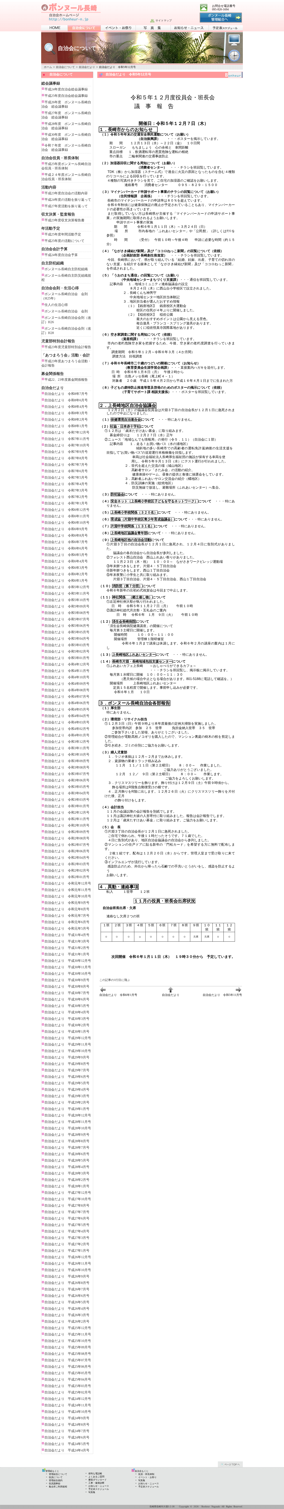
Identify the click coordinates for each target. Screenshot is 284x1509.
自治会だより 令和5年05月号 (66, 632)
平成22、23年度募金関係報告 (66, 379)
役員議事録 (54, 1483)
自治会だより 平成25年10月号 (67, 1341)
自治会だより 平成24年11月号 (67, 1405)
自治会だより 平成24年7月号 (66, 1431)
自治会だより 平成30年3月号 (66, 1018)
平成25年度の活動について (64, 241)
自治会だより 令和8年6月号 (66, 400)
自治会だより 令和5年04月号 (66, 638)
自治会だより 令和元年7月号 (66, 915)
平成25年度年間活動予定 (62, 234)
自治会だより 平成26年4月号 (66, 1308)
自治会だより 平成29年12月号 (67, 1038)
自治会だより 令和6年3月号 (66, 567)
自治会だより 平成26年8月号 (66, 1283)
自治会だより (87, 67)
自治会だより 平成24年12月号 (67, 1399)
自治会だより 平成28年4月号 (66, 1167)
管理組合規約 (56, 1480)
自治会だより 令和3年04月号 (66, 793)
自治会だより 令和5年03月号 (66, 645)
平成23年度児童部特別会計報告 (67, 347)
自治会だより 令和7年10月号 (66, 445)
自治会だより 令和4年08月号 (66, 690)
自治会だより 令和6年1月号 (66, 580)
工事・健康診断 (96, 1483)
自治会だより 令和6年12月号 (66, 509)
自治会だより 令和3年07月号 (66, 774)
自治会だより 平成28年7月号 (66, 1147)
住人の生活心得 (56, 305)
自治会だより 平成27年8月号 (66, 1205)
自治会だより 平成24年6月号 (66, 1437)
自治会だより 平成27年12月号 (67, 1192)
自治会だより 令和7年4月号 (66, 484)
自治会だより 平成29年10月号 (67, 1051)
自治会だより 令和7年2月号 (66, 497)
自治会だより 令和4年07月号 (66, 696)
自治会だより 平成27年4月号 (66, 1231)
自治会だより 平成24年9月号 (66, 1418)
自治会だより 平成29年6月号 (66, 1076)
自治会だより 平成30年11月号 (67, 967)
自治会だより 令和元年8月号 (66, 909)
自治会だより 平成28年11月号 (67, 1121)
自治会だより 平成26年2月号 (66, 1321)
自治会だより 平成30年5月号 (66, 1006)
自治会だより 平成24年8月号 (66, 1424)
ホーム (48, 67)
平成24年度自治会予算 (61, 255)
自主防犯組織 (52, 263)
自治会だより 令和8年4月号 (66, 406)
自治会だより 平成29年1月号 (66, 1109)
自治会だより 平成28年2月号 (66, 1179)
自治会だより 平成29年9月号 (66, 1057)
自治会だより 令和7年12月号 (66, 432)
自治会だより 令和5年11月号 (66, 593)
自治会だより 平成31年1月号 (66, 954)
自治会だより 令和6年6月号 (66, 548)
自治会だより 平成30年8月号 (66, 986)
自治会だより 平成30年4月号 (66, 1012)
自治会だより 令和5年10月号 (66, 600)
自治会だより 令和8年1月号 (66, 426)
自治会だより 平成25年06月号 (67, 1366)
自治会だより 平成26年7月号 (66, 1289)
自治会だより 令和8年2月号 (66, 419)
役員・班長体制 (146, 1474)
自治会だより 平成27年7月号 (66, 1212)
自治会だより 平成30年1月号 (66, 1031)
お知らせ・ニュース (98, 1486)
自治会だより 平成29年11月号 (67, 1044)
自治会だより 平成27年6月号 (66, 1218)
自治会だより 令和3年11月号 (66, 748)
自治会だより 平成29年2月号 (66, 1102)
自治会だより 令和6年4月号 (66, 561)
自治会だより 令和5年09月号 (66, 606)
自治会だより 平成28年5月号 (66, 1160)
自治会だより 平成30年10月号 (67, 973)
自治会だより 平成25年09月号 (67, 1347)
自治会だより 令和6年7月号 (66, 542)
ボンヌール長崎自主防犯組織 (66, 269)
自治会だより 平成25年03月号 (67, 1386)
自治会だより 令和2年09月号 (66, 832)
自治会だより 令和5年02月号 (66, 651)
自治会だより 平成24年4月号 (66, 1450)
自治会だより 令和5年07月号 (66, 619)
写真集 (91, 1492)
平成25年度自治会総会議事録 (66, 95)
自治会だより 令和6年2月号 (66, 574)
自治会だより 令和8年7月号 (66, 393)
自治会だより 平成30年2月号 (66, 1025)
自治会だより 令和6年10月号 (66, 522)
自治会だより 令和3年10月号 (66, 754)
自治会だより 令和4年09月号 (66, 683)
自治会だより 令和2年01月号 (66, 877)
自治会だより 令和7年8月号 (66, 458)
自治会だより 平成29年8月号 (66, 1064)
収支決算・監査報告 (58, 214)
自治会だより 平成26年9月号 (66, 1276)
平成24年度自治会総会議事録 (66, 89)
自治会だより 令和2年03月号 (66, 864)
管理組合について (58, 1474)
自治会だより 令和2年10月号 (66, 825)
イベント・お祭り (147, 1477)
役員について (56, 1477)
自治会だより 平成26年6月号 (66, 1295)
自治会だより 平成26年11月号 (67, 1263)
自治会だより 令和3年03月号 (66, 799)
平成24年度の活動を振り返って (67, 199)
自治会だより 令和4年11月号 (66, 671)
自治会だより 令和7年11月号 (66, 439)
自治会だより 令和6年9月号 (66, 529)
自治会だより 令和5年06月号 (66, 625)
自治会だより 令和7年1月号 (66, 503)
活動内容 (48, 187)
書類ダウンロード (97, 1479)
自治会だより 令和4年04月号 (66, 716)
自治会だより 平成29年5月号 (66, 1083)
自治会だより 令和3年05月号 (66, 786)
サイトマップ (164, 20)
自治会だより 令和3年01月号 (66, 806)
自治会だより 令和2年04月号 (66, 857)
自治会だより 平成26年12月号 (67, 1257)
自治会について (65, 67)
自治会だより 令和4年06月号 (66, 703)
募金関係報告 (52, 374)
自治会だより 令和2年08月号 (66, 838)
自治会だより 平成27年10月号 (67, 1199)
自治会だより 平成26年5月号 (66, 1302)
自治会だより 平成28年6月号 (66, 1154)
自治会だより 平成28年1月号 (66, 1186)
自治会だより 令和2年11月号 (66, 819)
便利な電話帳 (95, 1473)
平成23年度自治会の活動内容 (66, 193)
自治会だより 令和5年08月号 (66, 613)
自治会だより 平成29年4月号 (66, 1089)
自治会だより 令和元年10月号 (67, 896)
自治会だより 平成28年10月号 (67, 1128)
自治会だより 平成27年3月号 (66, 1237)
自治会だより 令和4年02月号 (66, 728)
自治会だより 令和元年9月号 (66, 902)
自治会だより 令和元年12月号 (67, 883)
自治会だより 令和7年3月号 (66, 490)
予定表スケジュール (98, 1489)
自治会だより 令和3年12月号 (66, 741)
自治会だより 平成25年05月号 (67, 1373)
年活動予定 (50, 228)
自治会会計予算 (54, 249)
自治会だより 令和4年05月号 (66, 709)
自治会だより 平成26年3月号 (66, 1315)
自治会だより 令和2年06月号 (66, 851)
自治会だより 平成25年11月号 (67, 1334)
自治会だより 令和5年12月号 (66, 587)
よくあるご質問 (96, 1476)
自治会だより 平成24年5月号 (66, 1444)
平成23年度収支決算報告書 (64, 220)
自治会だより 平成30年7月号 (66, 993)
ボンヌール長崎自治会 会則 (66, 311)
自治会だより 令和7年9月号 (66, 451)
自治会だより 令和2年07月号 (66, 844)
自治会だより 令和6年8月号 (66, 535)
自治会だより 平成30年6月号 (66, 999)
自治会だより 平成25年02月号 (67, 1392)
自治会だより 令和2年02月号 (66, 870)
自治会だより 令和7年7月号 (66, 464)
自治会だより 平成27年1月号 (66, 1250)
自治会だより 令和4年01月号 (66, 735)
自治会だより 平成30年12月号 (67, 960)
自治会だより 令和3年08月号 (66, 767)
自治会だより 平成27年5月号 (66, 1225)
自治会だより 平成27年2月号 (66, 1244)
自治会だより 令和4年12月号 (66, 664)
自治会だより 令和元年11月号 (67, 890)
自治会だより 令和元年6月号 (66, 922)
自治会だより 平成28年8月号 (66, 1141)
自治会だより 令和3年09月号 (66, 761)
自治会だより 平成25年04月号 (67, 1379)
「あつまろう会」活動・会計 (65, 355)
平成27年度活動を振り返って (66, 206)
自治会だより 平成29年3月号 (66, 1096)
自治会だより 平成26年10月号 (67, 1270)
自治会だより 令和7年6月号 (66, 471)
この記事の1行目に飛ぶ (114, 980)
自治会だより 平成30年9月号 (66, 980)
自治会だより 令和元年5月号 (66, 928)
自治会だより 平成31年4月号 (66, 935)
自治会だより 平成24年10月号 (67, 1411)
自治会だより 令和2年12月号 (66, 812)
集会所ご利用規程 (58, 1486)
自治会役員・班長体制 (60, 158)
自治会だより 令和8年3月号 (66, 413)
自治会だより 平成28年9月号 (66, 1134)
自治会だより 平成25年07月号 (67, 1360)
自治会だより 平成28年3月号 (66, 1173)
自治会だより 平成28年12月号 (67, 1115)
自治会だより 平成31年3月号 (66, 941)
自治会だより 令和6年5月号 (66, 555)
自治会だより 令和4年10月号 (66, 677)
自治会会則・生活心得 (60, 288)
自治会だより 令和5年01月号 (66, 658)
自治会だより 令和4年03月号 (66, 722)
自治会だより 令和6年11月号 (66, 516)
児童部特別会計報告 (58, 341)
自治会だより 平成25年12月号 (67, 1328)
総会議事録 (50, 83)
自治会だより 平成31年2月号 (66, 948)
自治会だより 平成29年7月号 (66, 1070)
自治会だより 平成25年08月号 (67, 1353)
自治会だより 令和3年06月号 (66, 780)
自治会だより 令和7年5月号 (66, 477)
